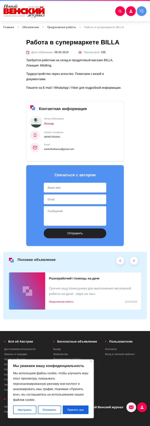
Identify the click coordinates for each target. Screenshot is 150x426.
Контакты (111, 349)
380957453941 (52, 136)
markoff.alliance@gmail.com (59, 149)
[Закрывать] (91, 361)
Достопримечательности (20, 349)
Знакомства (60, 354)
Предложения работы (61, 27)
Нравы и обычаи (14, 359)
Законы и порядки (15, 354)
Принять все (75, 409)
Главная (8, 27)
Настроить (25, 409)
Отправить (75, 233)
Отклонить (49, 409)
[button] (120, 261)
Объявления (30, 27)
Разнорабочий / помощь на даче (74, 278)
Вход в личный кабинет (120, 354)
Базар (57, 349)
